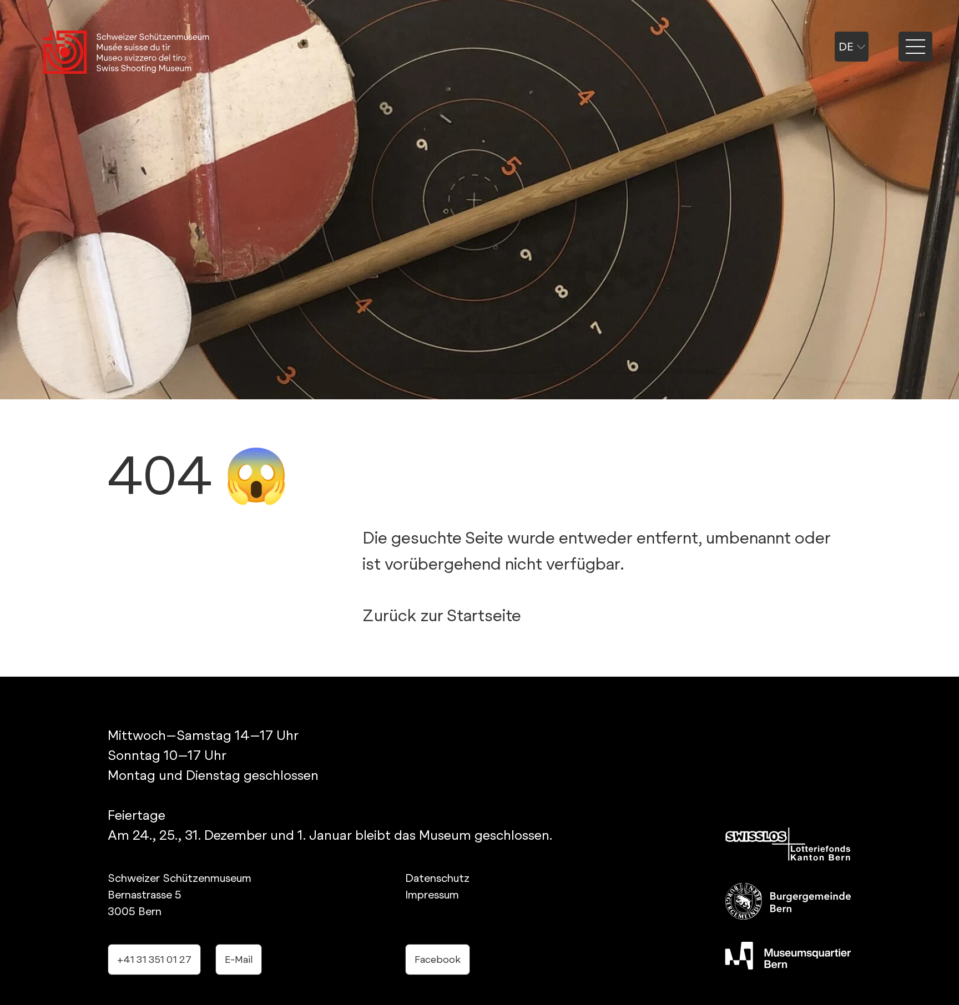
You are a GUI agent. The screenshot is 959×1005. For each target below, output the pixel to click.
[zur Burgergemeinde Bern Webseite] (788, 901)
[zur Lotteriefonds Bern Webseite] (788, 844)
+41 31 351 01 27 (154, 959)
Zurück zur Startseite (441, 615)
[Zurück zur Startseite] (126, 53)
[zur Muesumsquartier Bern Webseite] (788, 956)
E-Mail (239, 959)
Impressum (432, 894)
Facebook (438, 959)
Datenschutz (437, 878)
